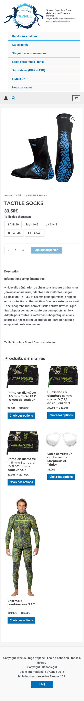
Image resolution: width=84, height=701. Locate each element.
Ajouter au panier (46, 249)
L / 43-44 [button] (51, 224)
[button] (13, 98)
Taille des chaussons (17, 216)
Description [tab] (11, 271)
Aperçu (22, 385)
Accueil (8, 195)
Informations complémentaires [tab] (24, 278)
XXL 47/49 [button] (34, 233)
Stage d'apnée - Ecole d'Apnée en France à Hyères (59, 13)
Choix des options (21, 415)
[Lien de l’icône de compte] (6, 98)
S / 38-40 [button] (13, 224)
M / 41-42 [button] (32, 224)
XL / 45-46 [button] (14, 233)
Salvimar (20, 195)
